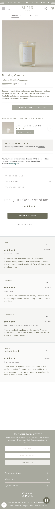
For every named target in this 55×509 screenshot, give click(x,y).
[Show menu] (3, 8)
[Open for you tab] (46, 500)
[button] (9, 8)
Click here (41, 146)
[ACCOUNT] (45, 8)
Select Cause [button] (24, 161)
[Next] (50, 128)
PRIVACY (29, 506)
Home (15, 15)
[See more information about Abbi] (47, 245)
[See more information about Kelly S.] (47, 351)
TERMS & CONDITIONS (16, 506)
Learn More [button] (35, 161)
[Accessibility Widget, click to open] (4, 505)
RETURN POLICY (41, 506)
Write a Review (32, 217)
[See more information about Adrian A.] (47, 282)
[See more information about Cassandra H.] (47, 316)
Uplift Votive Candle (29, 126)
